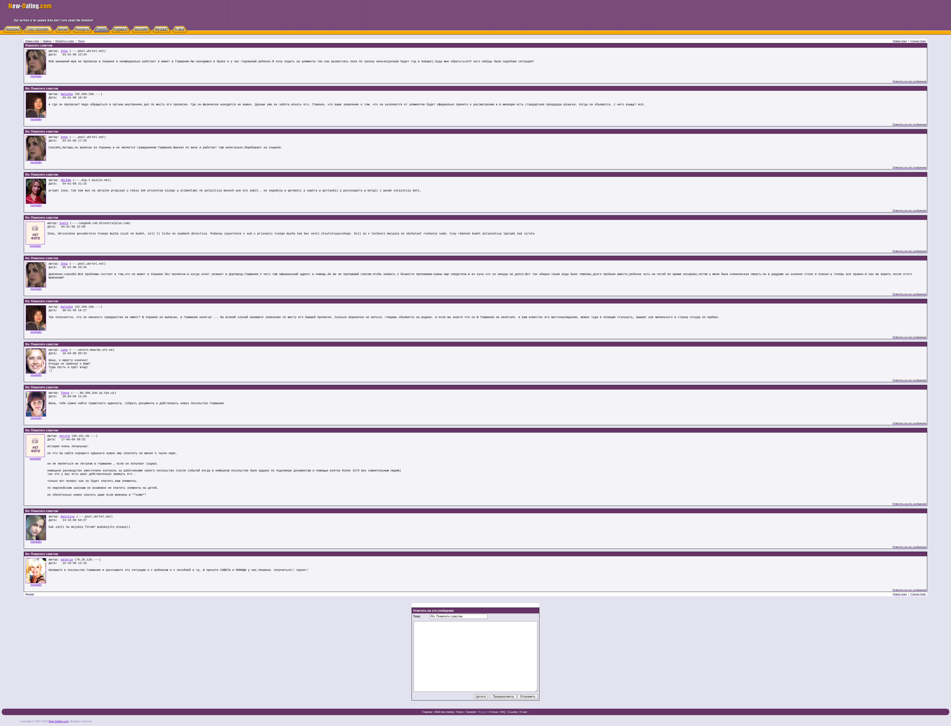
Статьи (493, 711)
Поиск (460, 711)
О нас (523, 711)
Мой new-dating (444, 711)
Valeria (67, 560)
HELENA (66, 180)
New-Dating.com (59, 721)
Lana (64, 350)
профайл (36, 76)
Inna (64, 51)
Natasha (67, 94)
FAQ (502, 711)
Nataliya (68, 516)
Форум (482, 711)
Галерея (471, 711)
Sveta (63, 223)
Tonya (65, 393)
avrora (64, 436)
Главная (427, 711)
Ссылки (512, 711)
